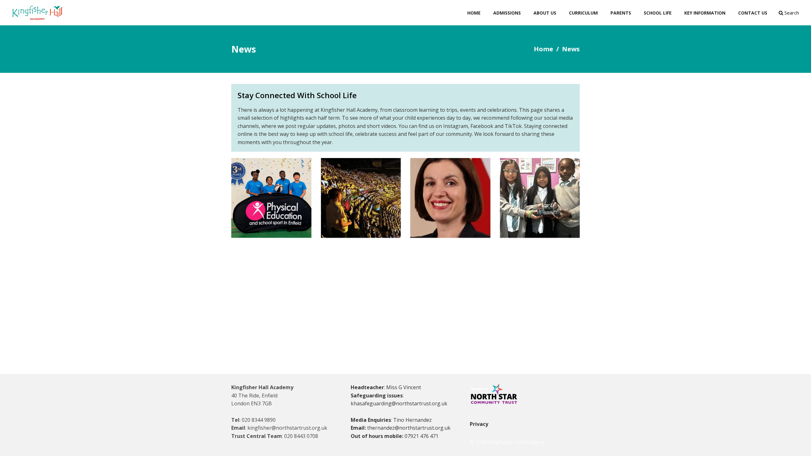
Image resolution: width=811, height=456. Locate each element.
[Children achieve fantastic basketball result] (271, 198)
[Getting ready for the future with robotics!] (540, 198)
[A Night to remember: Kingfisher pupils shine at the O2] (361, 198)
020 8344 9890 (259, 419)
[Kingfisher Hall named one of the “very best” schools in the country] (450, 198)
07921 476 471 (421, 436)
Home (543, 49)
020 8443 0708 (301, 436)
